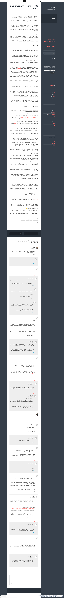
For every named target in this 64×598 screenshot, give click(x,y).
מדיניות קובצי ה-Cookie (44, 596)
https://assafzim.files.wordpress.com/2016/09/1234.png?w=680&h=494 (23, 367)
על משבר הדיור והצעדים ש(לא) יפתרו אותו (49, 41)
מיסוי (54, 123)
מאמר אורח (53, 96)
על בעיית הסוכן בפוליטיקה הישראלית (15, 233)
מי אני (54, 20)
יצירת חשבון (53, 139)
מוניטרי (54, 98)
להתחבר (53, 141)
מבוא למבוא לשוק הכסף (51, 39)
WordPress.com (52, 147)
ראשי (54, 17)
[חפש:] (49, 53)
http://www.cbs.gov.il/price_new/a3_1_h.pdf (28, 373)
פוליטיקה (53, 101)
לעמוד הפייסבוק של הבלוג (51, 46)
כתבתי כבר (19, 68)
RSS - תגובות (53, 132)
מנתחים (15, 123)
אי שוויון (54, 110)
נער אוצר (52, 7)
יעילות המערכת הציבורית (51, 90)
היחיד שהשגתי (36, 199)
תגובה (34, 275)
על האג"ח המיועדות (52, 34)
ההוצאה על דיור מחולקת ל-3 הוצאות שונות (28, 117)
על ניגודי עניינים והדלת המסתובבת (50, 37)
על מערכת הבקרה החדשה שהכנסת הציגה (31, 233)
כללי (54, 92)
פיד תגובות (53, 145)
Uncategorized (52, 85)
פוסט (35, 12)
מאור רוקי (33, 414)
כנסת (54, 94)
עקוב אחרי (52, 72)
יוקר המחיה (53, 112)
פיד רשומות (53, 143)
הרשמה (53, 18)
